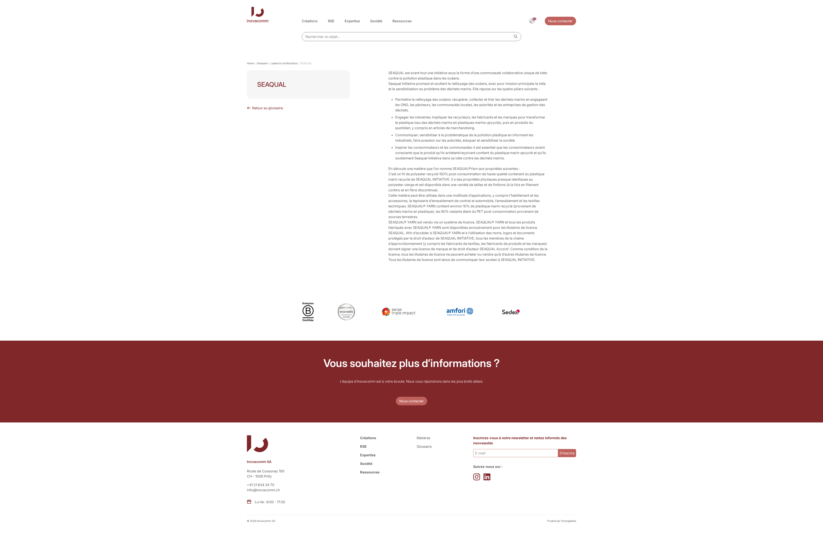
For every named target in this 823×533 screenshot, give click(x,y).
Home (250, 63)
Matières (423, 438)
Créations (310, 21)
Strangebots (568, 521)
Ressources (402, 21)
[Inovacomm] (274, 15)
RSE (331, 21)
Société (376, 21)
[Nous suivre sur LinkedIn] (487, 476)
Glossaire (262, 63)
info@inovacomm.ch (263, 490)
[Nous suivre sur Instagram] (476, 476)
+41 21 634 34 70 (260, 485)
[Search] (516, 36)
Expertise (352, 21)
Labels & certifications (284, 63)
